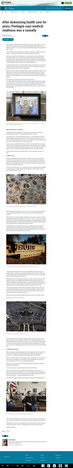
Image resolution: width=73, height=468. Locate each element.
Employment (43, 460)
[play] (2, 8)
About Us (42, 457)
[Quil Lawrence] (4, 442)
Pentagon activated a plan (27, 211)
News (6, 11)
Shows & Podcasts (14, 11)
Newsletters (48, 11)
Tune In (41, 11)
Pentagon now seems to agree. (17, 297)
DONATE (69, 3)
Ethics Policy (58, 457)
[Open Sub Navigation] (8, 11)
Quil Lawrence (8, 35)
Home (2, 11)
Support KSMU (28, 460)
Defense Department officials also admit (15, 82)
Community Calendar (32, 11)
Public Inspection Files (29, 457)
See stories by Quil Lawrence (15, 444)
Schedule (42, 455)
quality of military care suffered (34, 218)
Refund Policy (58, 455)
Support (23, 11)
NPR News (8, 431)
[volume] (6, 8)
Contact (27, 455)
